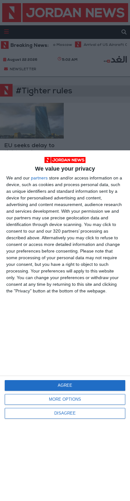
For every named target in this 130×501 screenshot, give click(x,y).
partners (39, 178)
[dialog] (65, 325)
